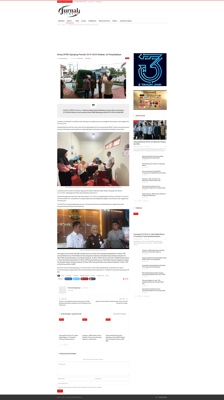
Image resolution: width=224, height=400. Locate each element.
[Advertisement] (111, 39)
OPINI (77, 21)
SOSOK (83, 21)
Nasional (93, 275)
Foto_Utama (75, 275)
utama (107, 275)
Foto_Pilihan (68, 275)
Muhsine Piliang (163, 397)
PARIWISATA (92, 21)
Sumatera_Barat (100, 275)
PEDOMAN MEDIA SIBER (80, 1)
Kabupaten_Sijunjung (84, 275)
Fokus (62, 275)
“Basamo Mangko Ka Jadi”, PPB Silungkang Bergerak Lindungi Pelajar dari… (153, 282)
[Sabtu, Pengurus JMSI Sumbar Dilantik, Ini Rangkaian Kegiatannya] (137, 196)
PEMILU (114, 21)
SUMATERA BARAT (126, 21)
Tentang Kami (98, 1)
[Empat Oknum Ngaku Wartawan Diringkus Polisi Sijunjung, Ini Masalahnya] (137, 267)
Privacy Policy (90, 1)
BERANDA (61, 21)
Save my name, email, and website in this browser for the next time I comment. (80, 387)
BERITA (69, 21)
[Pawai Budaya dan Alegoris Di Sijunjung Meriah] (137, 166)
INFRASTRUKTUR (104, 21)
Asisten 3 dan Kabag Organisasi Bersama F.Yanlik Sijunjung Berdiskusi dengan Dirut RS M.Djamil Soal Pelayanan (75, 303)
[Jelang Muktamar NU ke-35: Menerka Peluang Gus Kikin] (150, 130)
